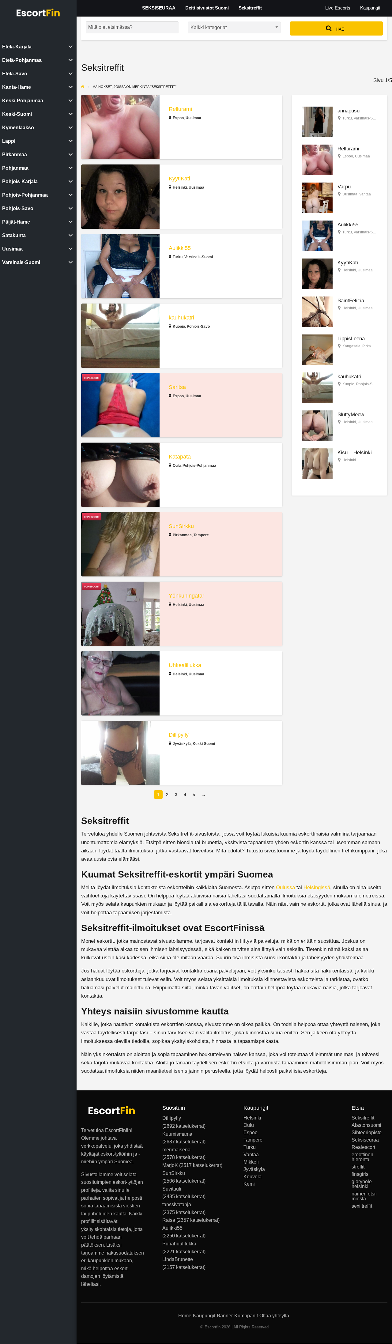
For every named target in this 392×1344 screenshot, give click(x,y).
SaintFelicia (350, 301)
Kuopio (179, 326)
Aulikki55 (180, 248)
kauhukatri (181, 318)
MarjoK (170, 1165)
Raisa (168, 1220)
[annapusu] (317, 121)
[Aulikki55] (317, 235)
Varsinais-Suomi (198, 257)
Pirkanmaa (182, 535)
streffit (358, 1167)
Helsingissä (316, 887)
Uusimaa (193, 118)
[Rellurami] (317, 159)
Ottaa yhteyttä (274, 1315)
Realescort (363, 1147)
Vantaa (365, 194)
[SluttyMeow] (317, 425)
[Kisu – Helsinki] (317, 463)
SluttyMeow (350, 414)
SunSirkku (181, 526)
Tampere (201, 535)
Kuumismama (177, 1134)
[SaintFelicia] (317, 312)
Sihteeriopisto (367, 1132)
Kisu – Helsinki (354, 452)
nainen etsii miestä (364, 1196)
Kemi (249, 1184)
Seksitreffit (250, 8)
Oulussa (285, 887)
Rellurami (180, 109)
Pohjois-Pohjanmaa (199, 465)
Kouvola (252, 1176)
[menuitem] (337, 8)
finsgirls (360, 1174)
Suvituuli (171, 1188)
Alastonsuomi (366, 1125)
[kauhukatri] (317, 388)
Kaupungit (370, 8)
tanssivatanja (176, 1204)
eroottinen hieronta (362, 1157)
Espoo (178, 118)
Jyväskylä (182, 744)
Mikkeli (251, 1162)
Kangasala (351, 346)
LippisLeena (351, 339)
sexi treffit (362, 1206)
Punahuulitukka (179, 1243)
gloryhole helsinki (362, 1184)
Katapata (180, 457)
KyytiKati (179, 179)
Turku (178, 257)
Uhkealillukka (185, 665)
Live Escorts (337, 8)
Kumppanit (246, 1315)
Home (184, 1315)
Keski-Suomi (204, 744)
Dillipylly (179, 735)
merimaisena (176, 1149)
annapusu (348, 111)
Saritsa (177, 387)
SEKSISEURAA (158, 8)
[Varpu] (317, 197)
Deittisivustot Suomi (207, 8)
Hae (339, 29)
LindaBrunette (177, 1259)
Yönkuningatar (186, 596)
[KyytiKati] (317, 273)
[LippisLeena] (317, 350)
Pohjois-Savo (198, 326)
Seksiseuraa (365, 1140)
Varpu (344, 187)
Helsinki (180, 187)
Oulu (177, 465)
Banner (225, 1315)
